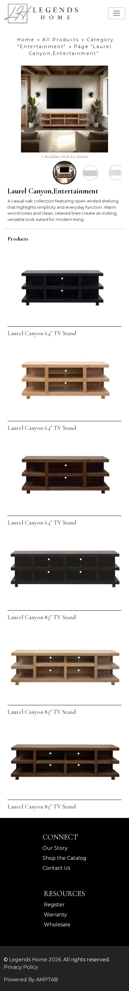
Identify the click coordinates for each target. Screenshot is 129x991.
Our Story (55, 848)
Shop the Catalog (64, 858)
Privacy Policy (21, 967)
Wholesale (57, 925)
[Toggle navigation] (116, 13)
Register (54, 905)
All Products (60, 39)
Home (26, 39)
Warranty (55, 915)
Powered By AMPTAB (31, 980)
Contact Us (56, 868)
